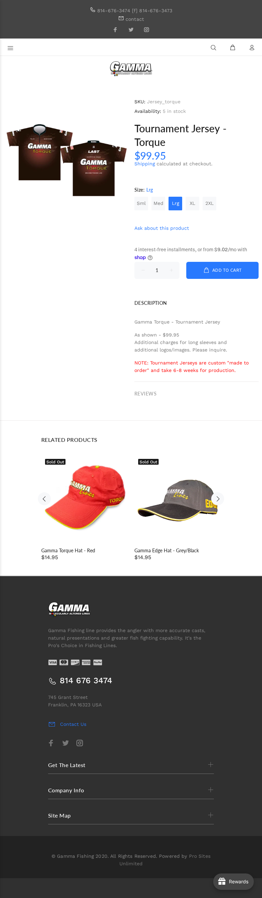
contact (135, 19)
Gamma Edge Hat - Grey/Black (166, 550)
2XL (209, 203)
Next (217, 498)
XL (192, 203)
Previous (44, 498)
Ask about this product (161, 228)
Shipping (144, 163)
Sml (141, 203)
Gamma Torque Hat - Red (68, 550)
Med (158, 203)
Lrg (175, 203)
